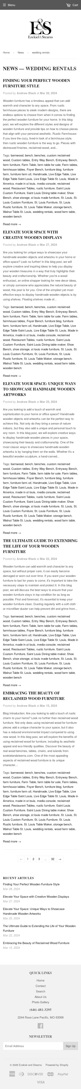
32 (52, 859)
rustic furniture (45, 188)
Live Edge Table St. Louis (50, 179)
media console (46, 183)
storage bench (62, 207)
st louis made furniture (45, 197)
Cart (75, 5)
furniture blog (53, 169)
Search (40, 991)
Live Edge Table (59, 174)
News (21, 52)
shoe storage (21, 197)
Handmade (40, 174)
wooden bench (12, 216)
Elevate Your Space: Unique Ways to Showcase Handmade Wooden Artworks (39, 389)
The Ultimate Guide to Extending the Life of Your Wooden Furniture (40, 546)
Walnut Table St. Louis (17, 212)
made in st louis (25, 183)
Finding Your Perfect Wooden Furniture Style (36, 83)
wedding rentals (43, 212)
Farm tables (69, 165)
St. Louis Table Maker (38, 207)
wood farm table (64, 212)
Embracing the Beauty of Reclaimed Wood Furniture (33, 695)
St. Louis (66, 197)
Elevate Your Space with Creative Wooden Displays (32, 234)
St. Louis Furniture (46, 202)
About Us (41, 997)
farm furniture (11, 165)
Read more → (12, 224)
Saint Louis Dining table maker (46, 193)
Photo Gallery (40, 1002)
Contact (41, 986)
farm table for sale (49, 165)
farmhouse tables (14, 169)
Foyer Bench (35, 169)
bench (29, 155)
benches (39, 155)
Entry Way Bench (43, 160)
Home (6, 52)
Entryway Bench (66, 160)
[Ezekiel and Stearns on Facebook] (40, 1027)
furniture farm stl (20, 174)
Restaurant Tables (23, 188)
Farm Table (29, 165)
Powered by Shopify (57, 1065)
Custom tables (20, 160)
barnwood (17, 155)
